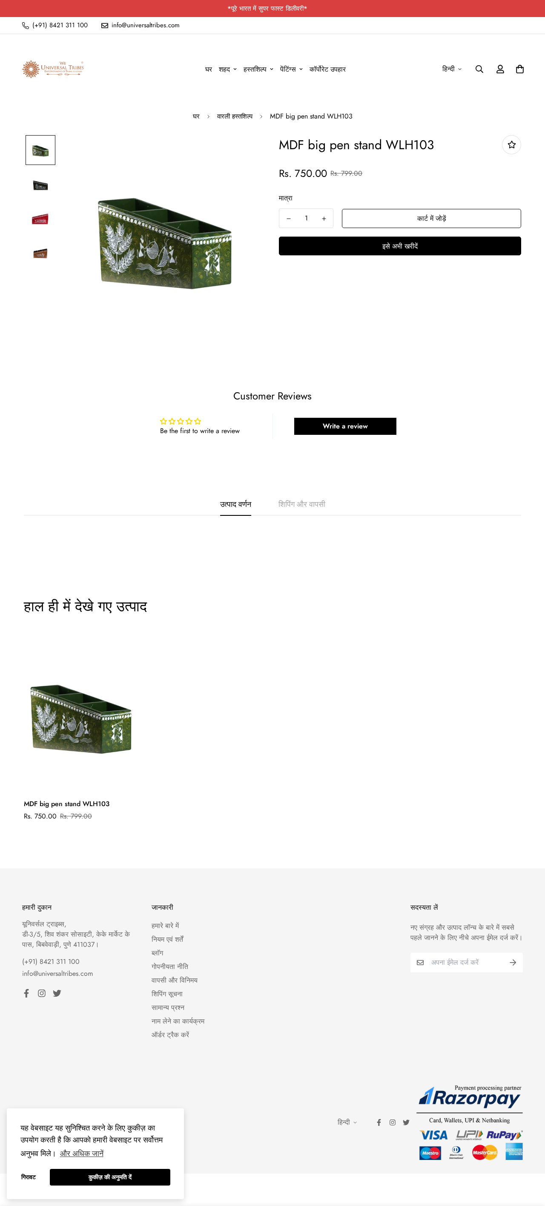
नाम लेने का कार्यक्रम (178, 1021)
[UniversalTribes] (53, 69)
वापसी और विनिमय (175, 980)
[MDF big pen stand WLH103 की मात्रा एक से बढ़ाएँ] (324, 218)
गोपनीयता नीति (170, 967)
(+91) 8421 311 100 (51, 961)
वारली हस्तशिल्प (234, 116)
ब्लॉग (157, 953)
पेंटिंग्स (288, 69)
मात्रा (286, 198)
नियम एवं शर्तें (167, 939)
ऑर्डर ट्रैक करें (170, 1035)
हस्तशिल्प (255, 69)
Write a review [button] (345, 426)
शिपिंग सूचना (167, 994)
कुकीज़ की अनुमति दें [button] (110, 1177)
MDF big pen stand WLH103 (66, 804)
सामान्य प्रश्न (168, 1007)
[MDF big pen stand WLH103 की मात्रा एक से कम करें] (288, 218)
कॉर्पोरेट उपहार (328, 69)
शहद (224, 69)
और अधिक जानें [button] (81, 1153)
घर (208, 69)
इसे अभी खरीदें (400, 246)
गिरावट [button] (28, 1177)
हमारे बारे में (165, 926)
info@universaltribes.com (57, 973)
